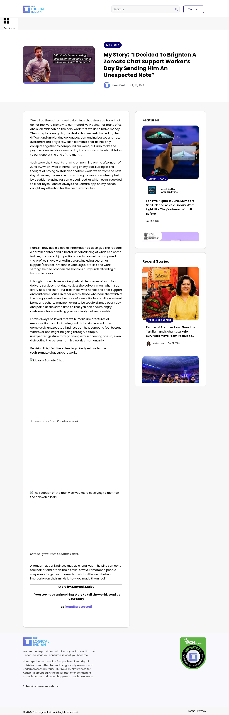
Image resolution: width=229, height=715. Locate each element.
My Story (112, 45)
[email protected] (78, 607)
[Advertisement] (76, 219)
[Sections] (6, 21)
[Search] (177, 9)
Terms (191, 710)
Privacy (201, 710)
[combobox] (143, 9)
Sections (9, 28)
